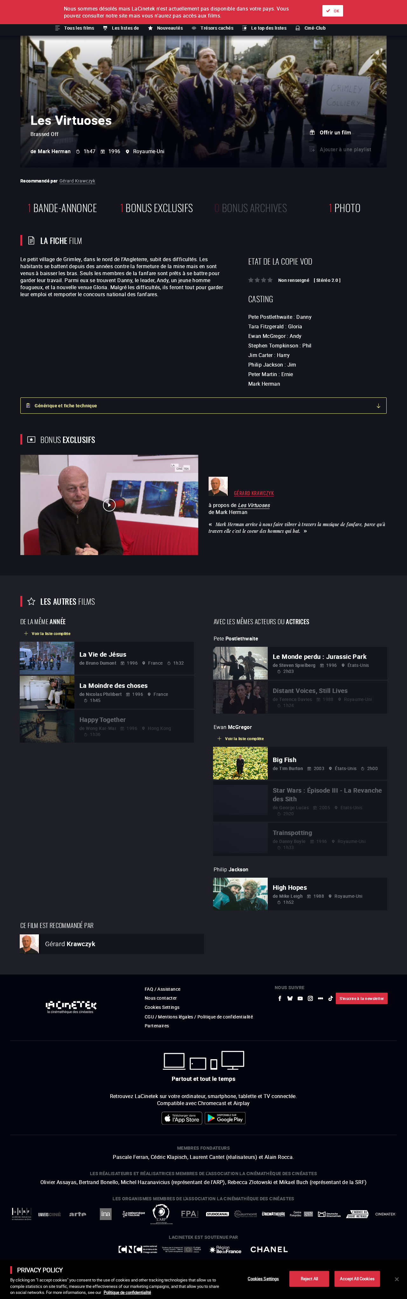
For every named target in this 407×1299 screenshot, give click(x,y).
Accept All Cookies (357, 1278)
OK (336, 10)
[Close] (397, 1279)
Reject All (309, 1278)
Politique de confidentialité (127, 1292)
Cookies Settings (263, 1278)
